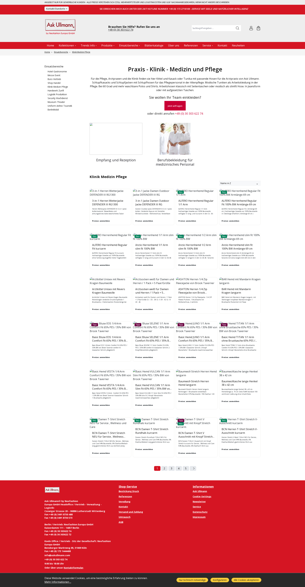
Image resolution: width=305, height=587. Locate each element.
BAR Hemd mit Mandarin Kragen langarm (236, 290)
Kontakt (123, 506)
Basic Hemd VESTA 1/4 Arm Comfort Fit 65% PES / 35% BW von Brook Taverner (110, 387)
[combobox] (213, 28)
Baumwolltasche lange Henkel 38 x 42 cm (240, 383)
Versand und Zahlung (131, 511)
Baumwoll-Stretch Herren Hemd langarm (193, 383)
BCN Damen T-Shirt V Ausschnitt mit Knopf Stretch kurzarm (195, 434)
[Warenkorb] (258, 28)
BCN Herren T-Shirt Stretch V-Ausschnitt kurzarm (240, 430)
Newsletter (199, 501)
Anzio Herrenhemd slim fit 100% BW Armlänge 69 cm (237, 246)
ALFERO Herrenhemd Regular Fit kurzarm (109, 246)
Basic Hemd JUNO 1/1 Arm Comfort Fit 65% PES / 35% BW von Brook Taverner (196, 339)
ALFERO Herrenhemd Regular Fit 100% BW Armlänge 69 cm (239, 202)
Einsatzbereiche (53, 66)
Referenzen (125, 496)
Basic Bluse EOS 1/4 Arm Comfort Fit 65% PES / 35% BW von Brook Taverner (110, 339)
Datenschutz (200, 511)
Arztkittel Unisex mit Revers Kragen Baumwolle (108, 290)
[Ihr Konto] (251, 28)
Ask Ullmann (200, 491)
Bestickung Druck (129, 491)
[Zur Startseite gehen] (60, 28)
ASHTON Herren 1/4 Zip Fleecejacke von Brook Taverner (192, 291)
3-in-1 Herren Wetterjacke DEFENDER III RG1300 (107, 202)
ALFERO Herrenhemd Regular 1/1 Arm (196, 202)
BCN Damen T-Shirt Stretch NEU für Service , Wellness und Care (108, 434)
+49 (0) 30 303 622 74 (120, 29)
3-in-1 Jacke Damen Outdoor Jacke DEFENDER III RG (152, 202)
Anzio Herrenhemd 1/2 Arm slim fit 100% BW (194, 246)
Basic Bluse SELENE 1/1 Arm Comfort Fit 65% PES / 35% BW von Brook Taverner (153, 339)
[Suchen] (237, 28)
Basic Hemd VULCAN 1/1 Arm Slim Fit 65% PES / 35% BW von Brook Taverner (153, 387)
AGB (121, 522)
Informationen (203, 486)
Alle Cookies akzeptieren (246, 579)
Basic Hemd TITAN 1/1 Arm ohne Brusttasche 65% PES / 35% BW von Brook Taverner (239, 339)
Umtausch (124, 516)
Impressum (199, 516)
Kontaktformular (73, 567)
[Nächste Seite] (193, 468)
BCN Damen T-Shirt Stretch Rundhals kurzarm (151, 430)
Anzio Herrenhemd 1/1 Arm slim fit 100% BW (151, 246)
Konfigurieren (220, 579)
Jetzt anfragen (175, 105)
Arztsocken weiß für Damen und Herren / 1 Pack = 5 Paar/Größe (152, 291)
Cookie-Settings (202, 496)
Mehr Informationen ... (57, 582)
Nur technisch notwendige (192, 579)
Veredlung (124, 501)
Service (197, 506)
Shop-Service (128, 486)
